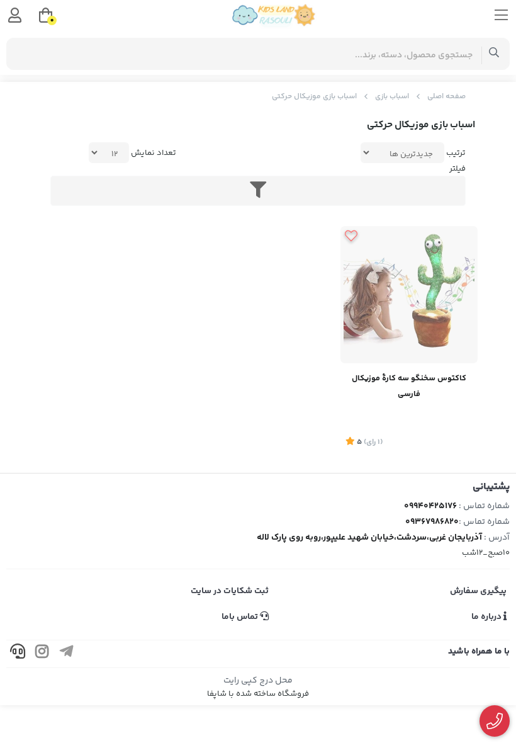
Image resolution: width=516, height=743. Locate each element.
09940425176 (430, 506)
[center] (494, 54)
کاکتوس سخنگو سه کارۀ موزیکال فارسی (409, 386)
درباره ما (487, 617)
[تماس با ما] (495, 721)
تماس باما (241, 617)
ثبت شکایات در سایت (230, 591)
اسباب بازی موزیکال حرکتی (314, 97)
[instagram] (42, 653)
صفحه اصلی (446, 97)
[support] (17, 653)
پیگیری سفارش (478, 591)
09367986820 (432, 522)
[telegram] (66, 653)
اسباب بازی (392, 97)
